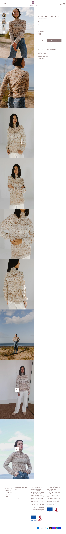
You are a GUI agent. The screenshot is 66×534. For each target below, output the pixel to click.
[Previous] (4, 9)
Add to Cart (54, 40)
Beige (39, 34)
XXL (47, 26)
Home (39, 11)
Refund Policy (8, 490)
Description (40, 46)
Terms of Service (8, 488)
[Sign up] (27, 493)
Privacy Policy (8, 486)
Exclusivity (59, 46)
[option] (4, 14)
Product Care (52, 46)
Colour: (41, 31)
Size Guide (46, 46)
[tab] (41, 46)
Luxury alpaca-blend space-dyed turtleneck (50, 11)
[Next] (4, 32)
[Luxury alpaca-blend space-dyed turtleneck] (4, 14)
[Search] (60, 3)
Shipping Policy (8, 492)
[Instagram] (18, 498)
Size (39, 24)
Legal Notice (7, 494)
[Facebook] (15, 498)
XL (44, 26)
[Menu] (2, 3)
